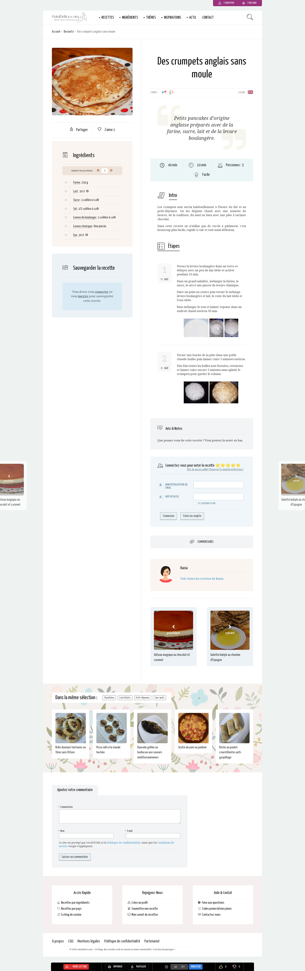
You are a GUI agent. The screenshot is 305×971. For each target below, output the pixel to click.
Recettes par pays (71, 908)
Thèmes (151, 18)
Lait (75, 191)
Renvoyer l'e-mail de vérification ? (226, 469)
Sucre (76, 200)
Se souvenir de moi (207, 503)
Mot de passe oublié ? (198, 469)
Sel (75, 208)
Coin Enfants (125, 697)
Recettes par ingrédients (75, 902)
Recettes (107, 18)
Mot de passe (172, 496)
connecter (102, 292)
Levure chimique (82, 226)
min (183, 966)
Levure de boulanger (84, 217)
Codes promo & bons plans (217, 908)
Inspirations (172, 18)
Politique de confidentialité (123, 842)
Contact (208, 18)
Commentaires (205, 541)
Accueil (56, 31)
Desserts (69, 31)
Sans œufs (159, 697)
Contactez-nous (211, 914)
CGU (70, 941)
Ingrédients (130, 18)
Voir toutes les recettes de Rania (201, 578)
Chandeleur (109, 697)
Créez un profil (139, 902)
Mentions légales (88, 941)
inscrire (83, 296)
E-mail (129, 831)
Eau (75, 235)
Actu (192, 18)
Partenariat (152, 941)
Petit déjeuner (142, 697)
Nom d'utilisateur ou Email (176, 486)
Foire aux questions (213, 902)
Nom (61, 831)
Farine (76, 182)
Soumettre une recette (144, 908)
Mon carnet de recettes (144, 914)
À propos (58, 941)
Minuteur (196, 966)
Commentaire (66, 807)
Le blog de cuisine (71, 914)
